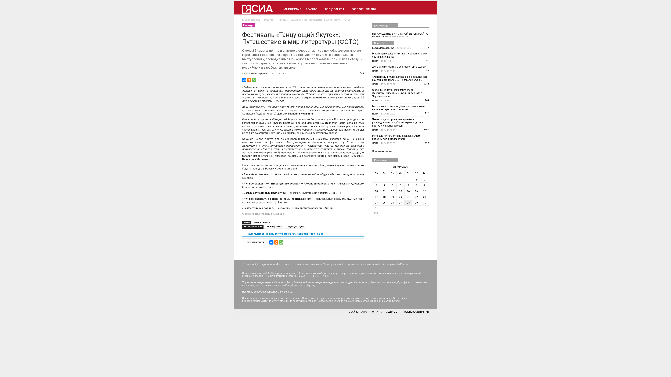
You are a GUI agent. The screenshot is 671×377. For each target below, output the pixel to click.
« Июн (375, 212)
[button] (424, 9)
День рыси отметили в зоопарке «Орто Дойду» (399, 66)
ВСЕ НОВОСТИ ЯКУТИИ (416, 312)
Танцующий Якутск (294, 227)
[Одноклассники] (249, 80)
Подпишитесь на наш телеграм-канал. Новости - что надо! (285, 233)
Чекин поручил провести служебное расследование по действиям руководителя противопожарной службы (398, 122)
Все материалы (382, 151)
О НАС (364, 312)
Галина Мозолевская (383, 48)
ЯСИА (375, 61)
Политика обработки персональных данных (267, 291)
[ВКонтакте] (244, 80)
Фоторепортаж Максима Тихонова (263, 213)
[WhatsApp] (254, 80)
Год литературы (274, 227)
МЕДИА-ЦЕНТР (393, 312)
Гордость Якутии (364, 9)
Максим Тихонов (262, 223)
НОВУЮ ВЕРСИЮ (398, 36)
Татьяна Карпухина (259, 73)
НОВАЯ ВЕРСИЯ (292, 9)
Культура (248, 25)
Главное (311, 9)
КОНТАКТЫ (376, 312)
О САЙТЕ (353, 312)
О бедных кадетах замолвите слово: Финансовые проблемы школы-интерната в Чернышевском (397, 93)
